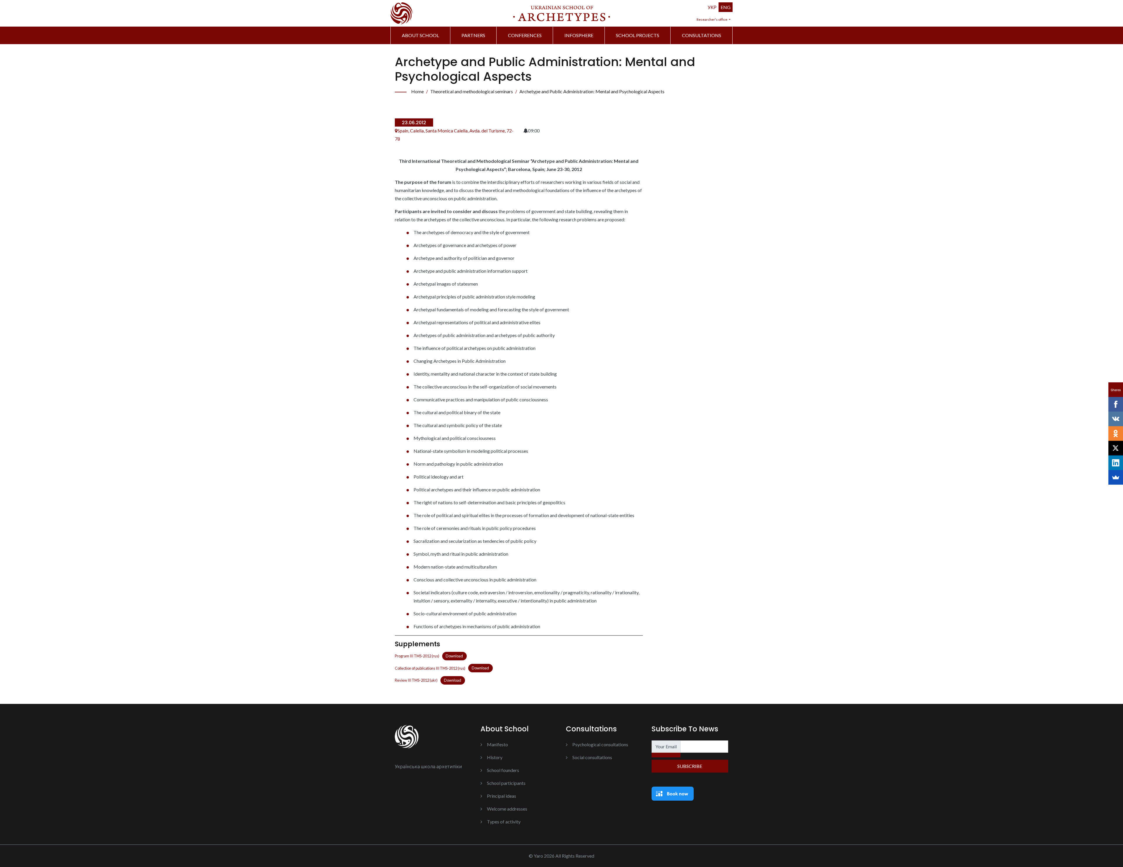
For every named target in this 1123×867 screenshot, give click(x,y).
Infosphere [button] (578, 35)
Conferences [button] (525, 35)
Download (454, 656)
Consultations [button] (701, 35)
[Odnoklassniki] (1115, 433)
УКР (712, 7)
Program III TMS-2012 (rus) (417, 656)
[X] (1115, 448)
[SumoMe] (1115, 477)
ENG (726, 7)
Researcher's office (712, 19)
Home (417, 91)
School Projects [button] (637, 35)
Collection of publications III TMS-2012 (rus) (430, 668)
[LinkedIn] (1115, 462)
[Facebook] (1115, 404)
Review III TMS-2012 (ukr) (416, 680)
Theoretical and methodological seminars (471, 91)
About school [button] (420, 35)
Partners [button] (473, 35)
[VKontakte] (1115, 419)
